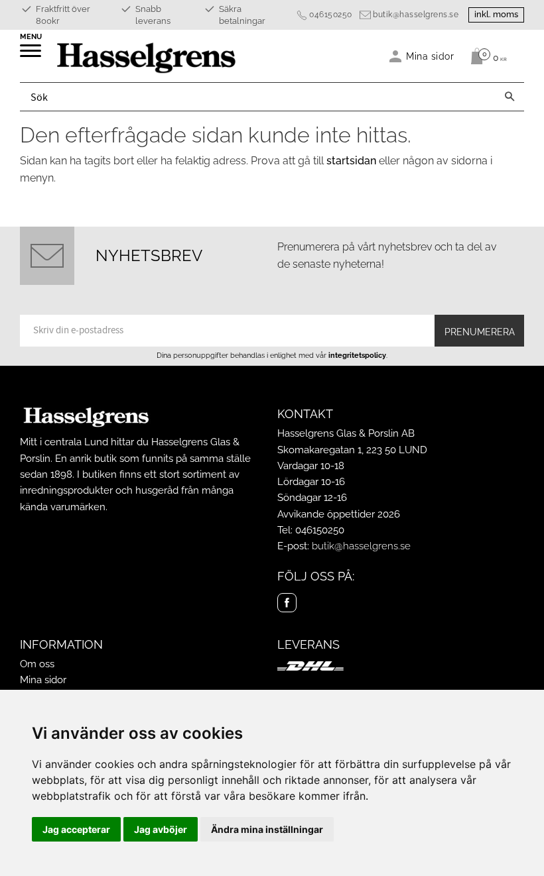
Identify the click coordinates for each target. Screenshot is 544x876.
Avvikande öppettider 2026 (338, 514)
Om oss (37, 664)
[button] (31, 55)
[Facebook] (287, 602)
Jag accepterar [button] (76, 829)
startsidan (351, 160)
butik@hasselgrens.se (415, 14)
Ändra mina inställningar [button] (267, 829)
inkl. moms (496, 14)
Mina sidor (43, 680)
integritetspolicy (357, 355)
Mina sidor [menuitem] (430, 56)
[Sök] (509, 96)
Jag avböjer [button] (160, 829)
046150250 (330, 14)
